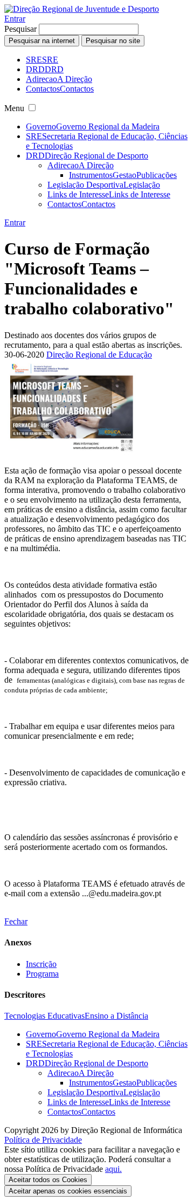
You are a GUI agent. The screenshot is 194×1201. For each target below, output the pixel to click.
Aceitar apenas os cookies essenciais (68, 1191)
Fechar (15, 921)
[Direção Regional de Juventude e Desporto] (81, 8)
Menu (14, 108)
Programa (42, 973)
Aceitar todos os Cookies (48, 1180)
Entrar (14, 18)
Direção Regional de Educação (99, 354)
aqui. (113, 1168)
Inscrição (41, 964)
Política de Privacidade (43, 1139)
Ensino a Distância (116, 1015)
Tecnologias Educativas (44, 1015)
